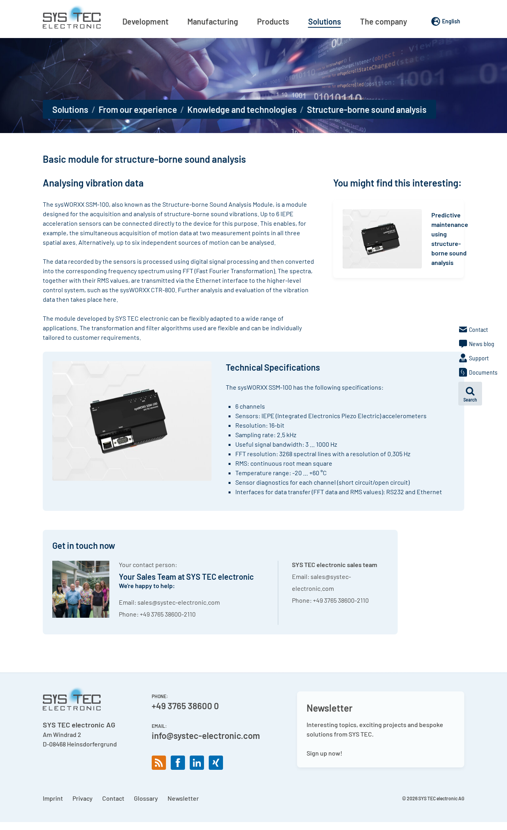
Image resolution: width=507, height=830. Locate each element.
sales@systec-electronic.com (178, 602)
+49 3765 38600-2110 (168, 614)
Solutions (70, 109)
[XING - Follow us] (216, 763)
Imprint (53, 798)
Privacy (82, 798)
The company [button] (383, 21)
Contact (113, 798)
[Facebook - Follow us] (178, 763)
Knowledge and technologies (242, 109)
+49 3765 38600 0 (185, 706)
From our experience (138, 109)
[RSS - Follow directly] (159, 763)
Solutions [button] (324, 21)
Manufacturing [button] (212, 21)
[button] (470, 393)
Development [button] (145, 21)
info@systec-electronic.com (206, 735)
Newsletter (183, 798)
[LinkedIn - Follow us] (197, 763)
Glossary (146, 798)
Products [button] (273, 21)
